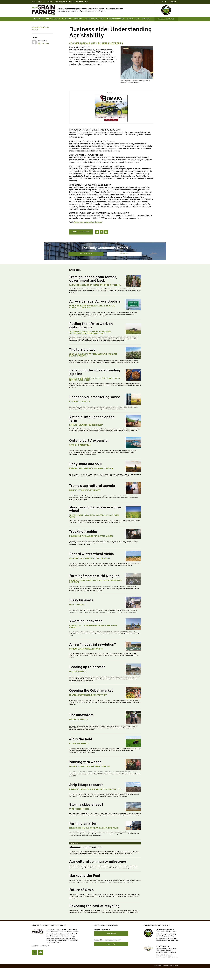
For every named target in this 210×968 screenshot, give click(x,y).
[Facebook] (101, 232)
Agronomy (78, 19)
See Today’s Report (86, 254)
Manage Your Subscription (64, 2)
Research (146, 19)
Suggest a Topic (111, 944)
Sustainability (133, 19)
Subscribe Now (124, 254)
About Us (41, 2)
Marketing (66, 19)
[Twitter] (106, 232)
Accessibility (45, 946)
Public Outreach (53, 19)
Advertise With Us (82, 2)
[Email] (97, 232)
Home (33, 2)
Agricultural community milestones (88, 222)
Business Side (36, 27)
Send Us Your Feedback (81, 232)
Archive (49, 2)
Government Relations (94, 19)
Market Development (116, 19)
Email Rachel (45, 43)
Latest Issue (38, 19)
